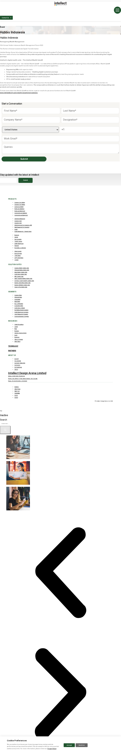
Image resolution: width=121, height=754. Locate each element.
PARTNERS (12, 351)
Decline (82, 745)
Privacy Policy (51, 748)
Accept (69, 745)
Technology (13, 346)
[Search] (5, 430)
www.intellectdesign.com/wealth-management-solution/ (19, 92)
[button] (60, 572)
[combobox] (13, 423)
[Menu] (117, 10)
